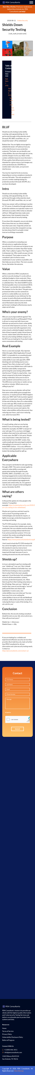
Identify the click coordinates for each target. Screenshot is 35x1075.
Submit (17, 729)
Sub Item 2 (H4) (9, 92)
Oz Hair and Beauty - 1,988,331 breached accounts (13, 781)
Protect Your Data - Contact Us (13, 870)
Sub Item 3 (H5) (11, 101)
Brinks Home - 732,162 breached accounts (13, 806)
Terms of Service (8, 1031)
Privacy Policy (7, 1034)
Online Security (22, 21)
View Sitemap (19, 1071)
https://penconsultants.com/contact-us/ (15, 651)
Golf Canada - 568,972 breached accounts (13, 774)
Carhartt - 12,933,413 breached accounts (13, 762)
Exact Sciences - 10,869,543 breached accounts (13, 813)
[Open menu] (31, 2)
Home (4, 1028)
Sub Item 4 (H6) (12, 111)
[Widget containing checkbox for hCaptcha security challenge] (19, 719)
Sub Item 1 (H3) (6, 82)
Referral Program (8, 1040)
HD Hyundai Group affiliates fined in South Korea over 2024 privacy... (11, 956)
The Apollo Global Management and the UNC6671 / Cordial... (11, 926)
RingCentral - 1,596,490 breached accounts (13, 794)
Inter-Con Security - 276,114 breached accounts (13, 820)
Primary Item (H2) (8, 73)
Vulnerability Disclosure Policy (12, 1037)
